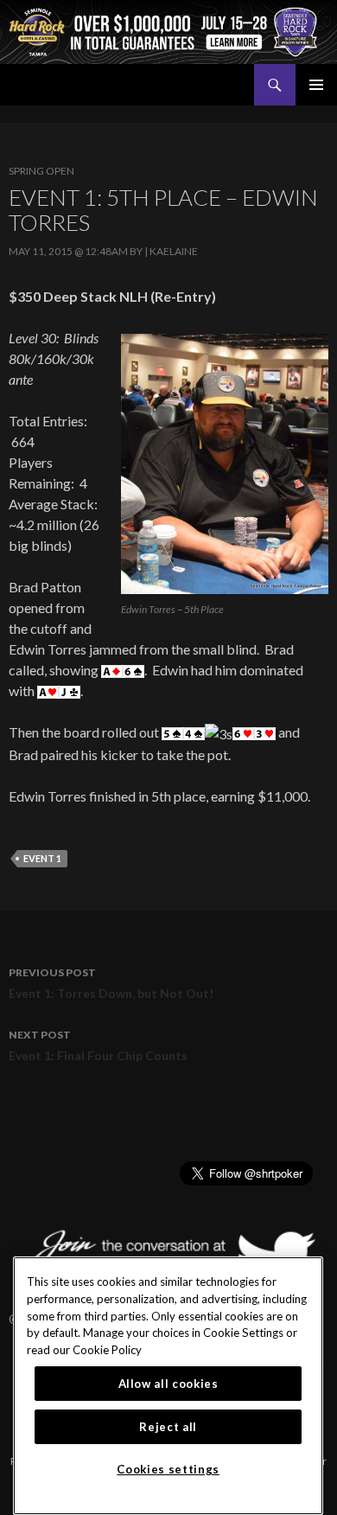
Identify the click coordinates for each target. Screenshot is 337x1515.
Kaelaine (173, 251)
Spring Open (41, 170)
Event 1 (42, 858)
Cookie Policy (107, 1350)
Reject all (168, 1427)
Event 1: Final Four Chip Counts (98, 1045)
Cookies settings (168, 1469)
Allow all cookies (168, 1383)
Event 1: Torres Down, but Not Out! (111, 983)
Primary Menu (316, 84)
